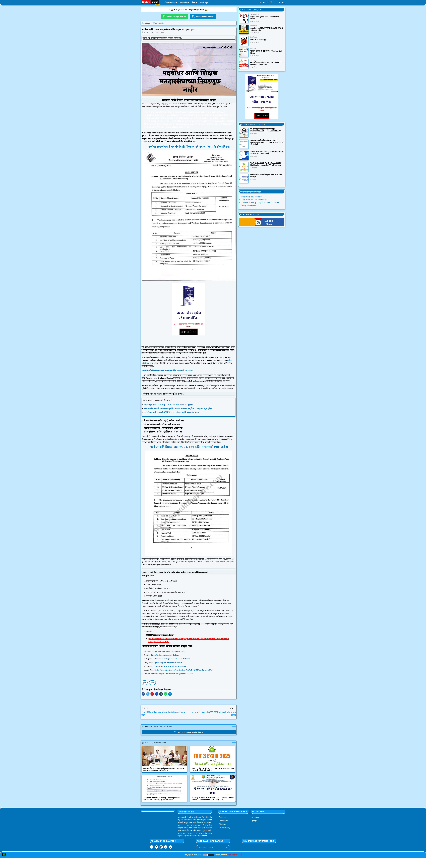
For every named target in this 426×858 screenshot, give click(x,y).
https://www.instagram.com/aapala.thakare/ (172, 659)
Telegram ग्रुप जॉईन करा (205, 16)
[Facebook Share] (143, 694)
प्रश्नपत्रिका (253, 60)
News (152, 682)
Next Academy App (258, 39)
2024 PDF (206, 447)
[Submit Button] (227, 847)
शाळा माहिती (253, 48)
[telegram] (267, 2)
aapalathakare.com (234, 855)
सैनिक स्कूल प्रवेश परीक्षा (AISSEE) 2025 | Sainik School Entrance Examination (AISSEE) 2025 (213, 799)
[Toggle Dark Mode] (279, 2)
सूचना (144, 682)
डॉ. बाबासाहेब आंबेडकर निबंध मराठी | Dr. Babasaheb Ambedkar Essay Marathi (265, 130)
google (254, 821)
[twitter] (166, 847)
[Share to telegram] (170, 694)
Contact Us (223, 821)
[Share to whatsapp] (165, 694)
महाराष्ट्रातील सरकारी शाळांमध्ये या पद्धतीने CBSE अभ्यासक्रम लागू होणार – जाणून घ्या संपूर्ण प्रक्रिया (178, 408)
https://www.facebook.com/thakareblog (169, 651)
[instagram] (271, 2)
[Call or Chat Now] (4, 854)
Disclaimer (223, 824)
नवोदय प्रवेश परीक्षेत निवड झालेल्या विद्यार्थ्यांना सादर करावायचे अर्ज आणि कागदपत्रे (267, 153)
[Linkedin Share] (156, 694)
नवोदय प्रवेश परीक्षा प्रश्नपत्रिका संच (254, 200)
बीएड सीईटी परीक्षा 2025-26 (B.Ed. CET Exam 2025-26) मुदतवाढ (168, 405)
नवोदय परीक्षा (253, 26)
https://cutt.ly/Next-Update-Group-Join (170, 666)
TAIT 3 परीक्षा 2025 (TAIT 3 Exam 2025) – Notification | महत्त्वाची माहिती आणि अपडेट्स (266, 164)
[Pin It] (152, 694)
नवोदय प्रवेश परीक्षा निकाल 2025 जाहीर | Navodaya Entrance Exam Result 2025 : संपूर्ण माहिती (267, 142)
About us (222, 817)
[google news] (275, 2)
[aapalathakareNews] (261, 222)
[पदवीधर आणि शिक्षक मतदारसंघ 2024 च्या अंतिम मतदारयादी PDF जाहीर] (168, 370)
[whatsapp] (264, 2)
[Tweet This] (148, 694)
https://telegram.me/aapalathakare (167, 662)
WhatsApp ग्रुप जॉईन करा (176, 16)
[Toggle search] (283, 3)
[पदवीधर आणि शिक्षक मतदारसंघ (166, 447)
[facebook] (260, 2)
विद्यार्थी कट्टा (253, 37)
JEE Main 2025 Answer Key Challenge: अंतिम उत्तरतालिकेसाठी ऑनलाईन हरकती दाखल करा (161, 799)
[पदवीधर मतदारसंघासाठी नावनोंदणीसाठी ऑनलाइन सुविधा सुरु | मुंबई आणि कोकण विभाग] (189, 146)
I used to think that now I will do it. (189, 732)
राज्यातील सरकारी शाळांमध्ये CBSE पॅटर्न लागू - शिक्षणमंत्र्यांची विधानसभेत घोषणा (171, 412)
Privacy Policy (224, 828)
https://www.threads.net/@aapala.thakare (176, 674)
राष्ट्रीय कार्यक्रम (254, 14)
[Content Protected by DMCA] (208, 855)
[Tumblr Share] (161, 694)
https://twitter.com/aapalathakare (165, 655)
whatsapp (255, 817)
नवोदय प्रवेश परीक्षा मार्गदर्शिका (251, 197)
